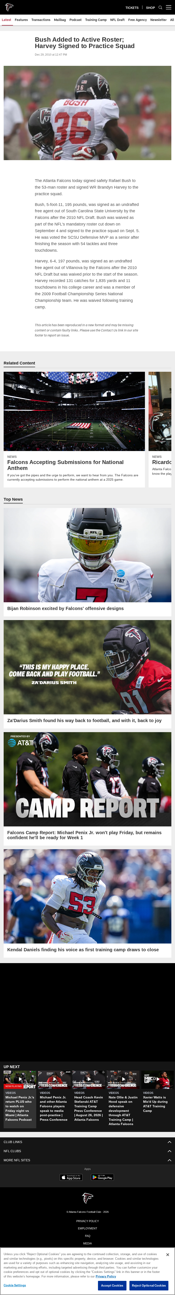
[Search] (160, 7)
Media (88, 1242)
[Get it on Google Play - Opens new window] (102, 1179)
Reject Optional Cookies (149, 1285)
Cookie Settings (15, 1285)
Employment (87, 1227)
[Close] (168, 1255)
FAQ (87, 1235)
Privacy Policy (87, 1220)
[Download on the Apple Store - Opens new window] (71, 1178)
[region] (87, 1271)
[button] (20, 1099)
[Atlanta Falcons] (87, 1198)
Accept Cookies (112, 1285)
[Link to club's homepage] (9, 5)
